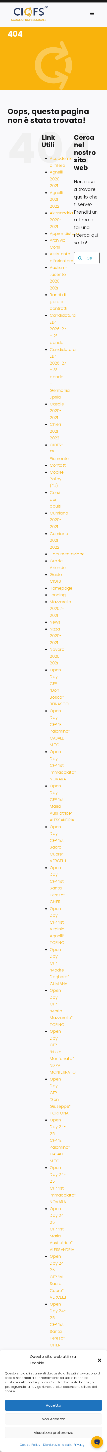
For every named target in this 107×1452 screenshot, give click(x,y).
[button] (99, 1359)
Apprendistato (64, 233)
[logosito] (29, 8)
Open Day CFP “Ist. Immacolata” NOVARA (63, 765)
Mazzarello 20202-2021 (60, 608)
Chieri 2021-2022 (55, 431)
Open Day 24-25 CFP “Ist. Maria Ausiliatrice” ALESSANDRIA (62, 1229)
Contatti (58, 465)
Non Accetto (53, 1419)
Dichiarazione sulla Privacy (64, 1445)
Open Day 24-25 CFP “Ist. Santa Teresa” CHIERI (58, 1324)
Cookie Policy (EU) (57, 479)
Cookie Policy (30, 1445)
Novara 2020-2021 (57, 656)
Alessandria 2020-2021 (61, 219)
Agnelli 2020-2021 (56, 179)
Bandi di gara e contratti (58, 301)
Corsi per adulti (55, 499)
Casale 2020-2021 (57, 411)
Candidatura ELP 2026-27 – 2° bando (63, 329)
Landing (58, 595)
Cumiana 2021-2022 (59, 540)
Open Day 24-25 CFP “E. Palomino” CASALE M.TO (60, 1140)
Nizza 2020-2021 (55, 636)
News (55, 622)
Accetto (53, 1405)
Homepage (61, 588)
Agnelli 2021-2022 (56, 199)
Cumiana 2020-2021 (59, 520)
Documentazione (67, 554)
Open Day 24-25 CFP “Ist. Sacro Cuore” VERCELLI (58, 1276)
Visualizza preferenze (53, 1432)
